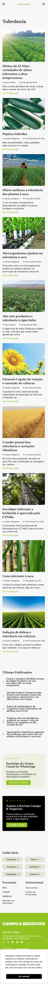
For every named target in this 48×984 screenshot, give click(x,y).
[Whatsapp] (4, 942)
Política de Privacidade (31, 893)
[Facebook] (13, 942)
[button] (3, 4)
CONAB (5, 892)
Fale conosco (32, 887)
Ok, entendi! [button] (24, 976)
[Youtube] (17, 942)
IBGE (4, 887)
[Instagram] (8, 942)
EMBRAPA (7, 896)
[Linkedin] (22, 942)
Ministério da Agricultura (8, 901)
